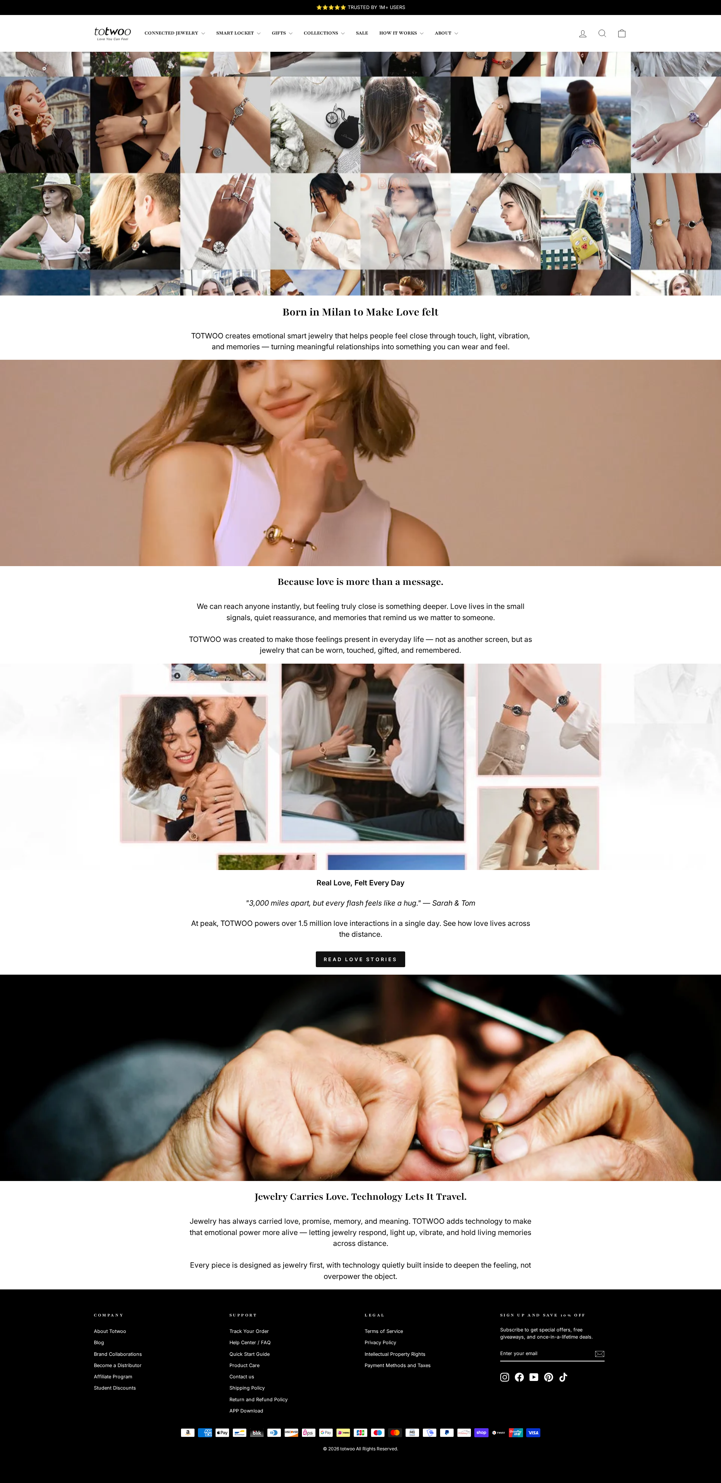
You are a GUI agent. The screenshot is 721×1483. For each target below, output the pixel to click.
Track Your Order (249, 1331)
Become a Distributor (118, 1365)
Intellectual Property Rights (395, 1354)
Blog (99, 1342)
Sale (362, 33)
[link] (112, 33)
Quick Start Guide (249, 1354)
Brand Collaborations (118, 1354)
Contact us (241, 1376)
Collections (321, 33)
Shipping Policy (247, 1388)
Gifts (279, 33)
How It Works (398, 33)
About (444, 33)
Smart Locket (235, 33)
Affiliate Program (113, 1376)
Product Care (244, 1365)
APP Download (246, 1411)
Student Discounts (115, 1388)
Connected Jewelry (172, 33)
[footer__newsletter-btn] (600, 1353)
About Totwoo (110, 1331)
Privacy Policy (380, 1342)
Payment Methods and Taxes (398, 1365)
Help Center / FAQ (250, 1342)
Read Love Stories (360, 959)
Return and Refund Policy (258, 1399)
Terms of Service (384, 1331)
